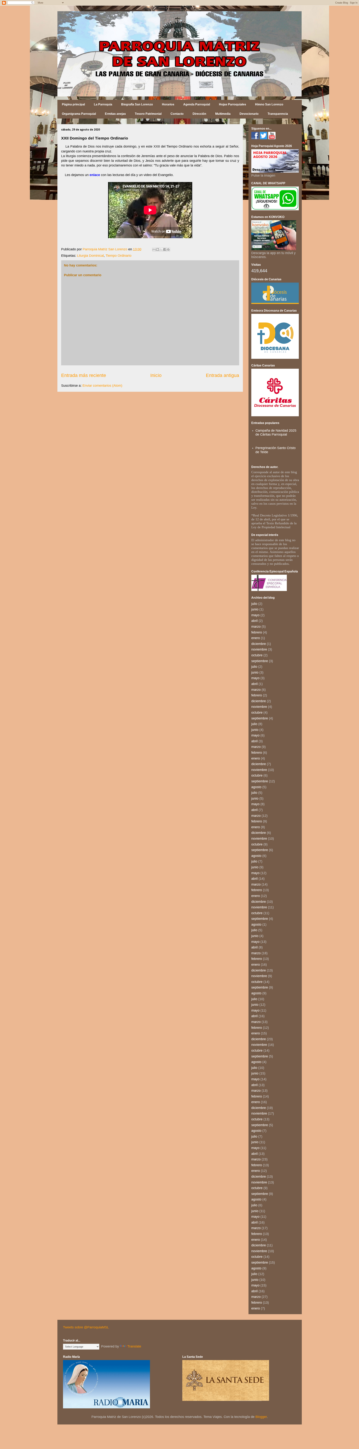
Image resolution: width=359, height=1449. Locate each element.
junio (254, 609)
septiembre (259, 661)
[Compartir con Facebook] (165, 249)
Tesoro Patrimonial (148, 113)
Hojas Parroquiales (232, 104)
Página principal (73, 104)
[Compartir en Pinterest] (168, 249)
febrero (256, 632)
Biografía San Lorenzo (137, 104)
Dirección (199, 113)
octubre (257, 655)
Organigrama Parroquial (79, 113)
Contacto (177, 113)
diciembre (258, 644)
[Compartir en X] (161, 249)
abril (254, 621)
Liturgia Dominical (90, 255)
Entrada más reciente (83, 375)
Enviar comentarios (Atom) (102, 385)
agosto (256, 787)
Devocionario (249, 113)
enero (255, 638)
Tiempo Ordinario (118, 255)
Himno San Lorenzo (269, 104)
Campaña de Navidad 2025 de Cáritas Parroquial (275, 432)
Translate (134, 1346)
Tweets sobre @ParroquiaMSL (86, 1327)
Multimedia (223, 113)
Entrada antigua (222, 375)
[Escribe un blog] (157, 249)
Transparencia (278, 113)
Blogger (261, 1417)
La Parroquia (103, 104)
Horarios (168, 104)
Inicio (156, 375)
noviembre (259, 649)
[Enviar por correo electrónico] (154, 249)
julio (254, 604)
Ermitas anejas (115, 113)
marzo (256, 626)
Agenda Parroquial (196, 104)
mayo (255, 615)
